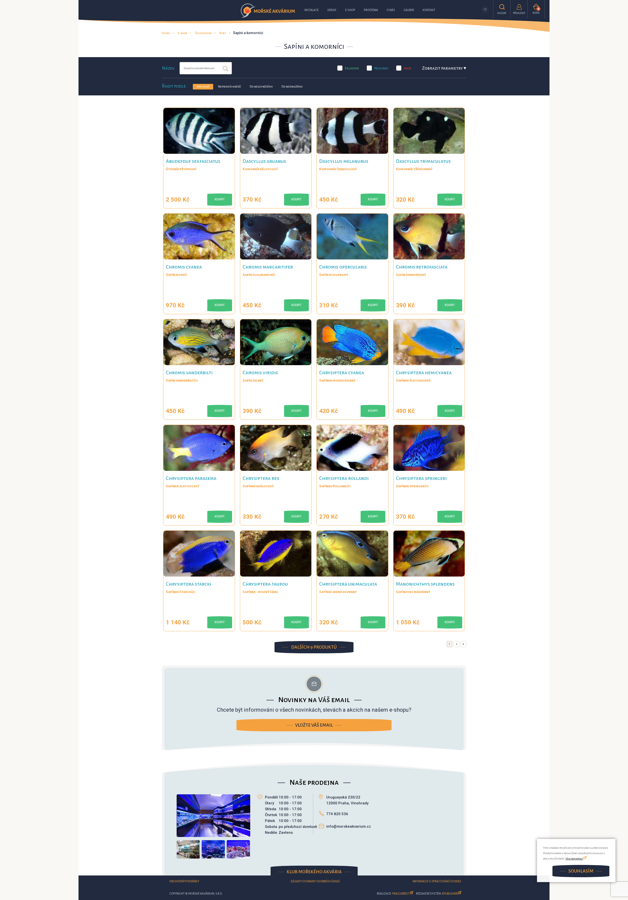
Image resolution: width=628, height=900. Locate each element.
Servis (331, 10)
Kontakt (429, 10)
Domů (166, 33)
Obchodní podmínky (184, 881)
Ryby (223, 33)
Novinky (381, 68)
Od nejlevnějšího (261, 86)
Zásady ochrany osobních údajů (315, 881)
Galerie (409, 10)
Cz (485, 9)
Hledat (225, 69)
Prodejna (371, 10)
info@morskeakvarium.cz (348, 826)
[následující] (463, 644)
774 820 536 (337, 814)
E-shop (350, 10)
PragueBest (401, 893)
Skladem (352, 68)
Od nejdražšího (292, 86)
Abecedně (202, 86)
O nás (391, 10)
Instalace (311, 10)
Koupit (220, 199)
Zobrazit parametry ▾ (444, 68)
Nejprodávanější (229, 86)
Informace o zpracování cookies (437, 881)
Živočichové (203, 33)
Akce (407, 68)
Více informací (574, 858)
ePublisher (450, 893)
